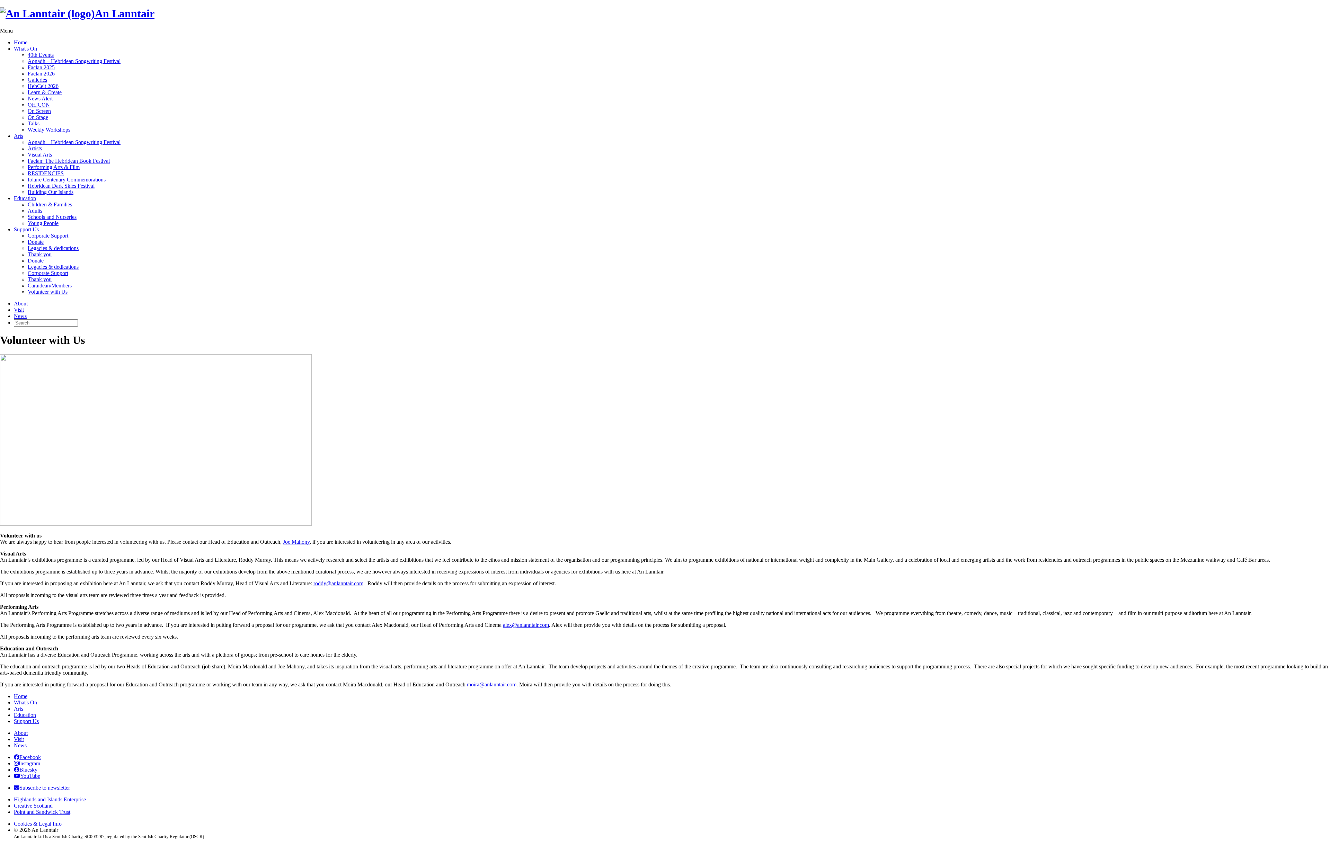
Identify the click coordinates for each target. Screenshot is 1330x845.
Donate (36, 242)
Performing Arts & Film (54, 167)
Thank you (40, 254)
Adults (35, 211)
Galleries (37, 80)
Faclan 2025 (41, 67)
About (21, 303)
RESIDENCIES (46, 173)
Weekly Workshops (49, 130)
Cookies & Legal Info (38, 824)
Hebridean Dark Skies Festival (61, 186)
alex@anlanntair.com (526, 625)
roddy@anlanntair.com (338, 583)
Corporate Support (48, 236)
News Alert (40, 98)
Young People (43, 223)
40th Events (41, 55)
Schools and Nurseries (52, 217)
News (20, 316)
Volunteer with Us (48, 292)
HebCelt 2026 (43, 86)
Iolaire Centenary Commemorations (67, 180)
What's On (25, 49)
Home (20, 42)
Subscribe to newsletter (44, 788)
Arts (18, 136)
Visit (19, 310)
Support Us (26, 229)
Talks (33, 123)
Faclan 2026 (41, 74)
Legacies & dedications (53, 248)
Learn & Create (45, 92)
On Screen (39, 111)
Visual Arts (40, 155)
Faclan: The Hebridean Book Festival (69, 161)
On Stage (38, 117)
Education (25, 198)
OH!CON (39, 105)
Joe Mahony (296, 542)
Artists (35, 148)
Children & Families (50, 204)
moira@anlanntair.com (491, 684)
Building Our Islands (50, 192)
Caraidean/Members (50, 285)
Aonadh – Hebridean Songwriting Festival (74, 61)
